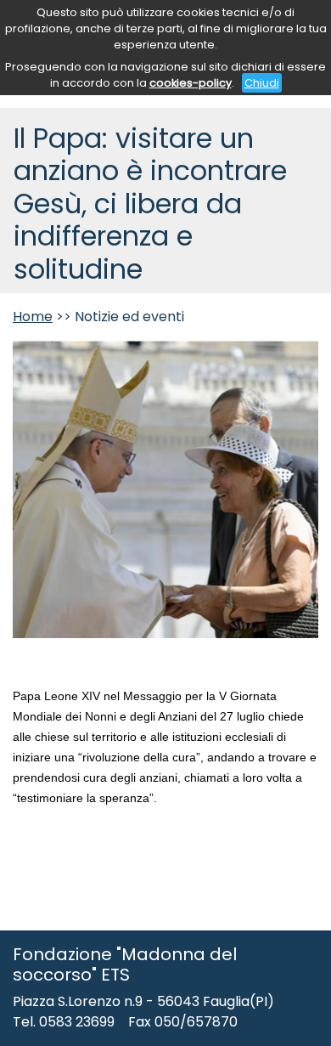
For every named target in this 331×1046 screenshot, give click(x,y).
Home (33, 316)
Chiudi (261, 83)
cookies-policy (190, 83)
